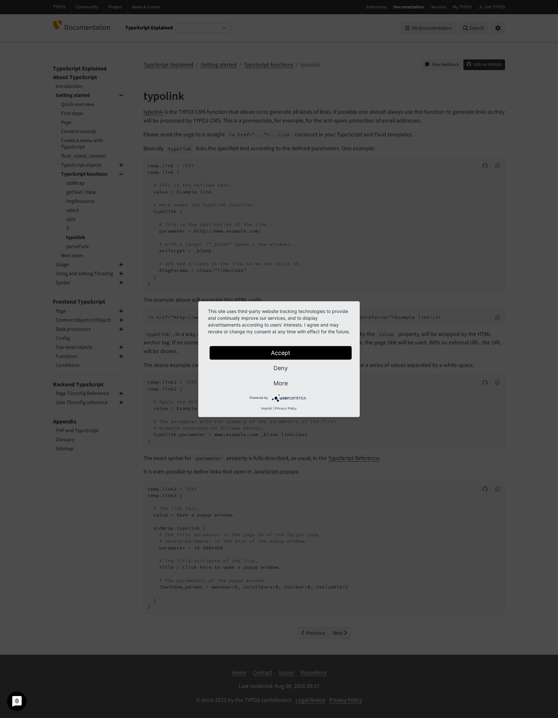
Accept (280, 352)
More (281, 383)
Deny (281, 367)
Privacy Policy (286, 408)
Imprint (266, 408)
